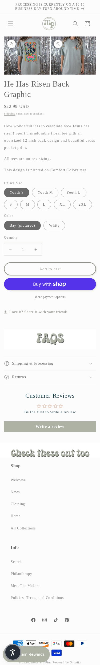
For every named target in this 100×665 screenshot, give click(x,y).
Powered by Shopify (67, 662)
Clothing (18, 504)
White (54, 225)
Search (16, 562)
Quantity (11, 237)
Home (15, 516)
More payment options (50, 297)
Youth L (73, 192)
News (15, 492)
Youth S (17, 192)
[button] (11, 24)
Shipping (9, 113)
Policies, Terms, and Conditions (37, 598)
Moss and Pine (41, 662)
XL (62, 204)
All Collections (23, 528)
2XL (82, 204)
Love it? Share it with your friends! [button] (39, 312)
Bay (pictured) (22, 225)
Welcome (18, 480)
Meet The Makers (25, 586)
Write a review (49, 426)
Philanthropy (21, 574)
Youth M (45, 192)
